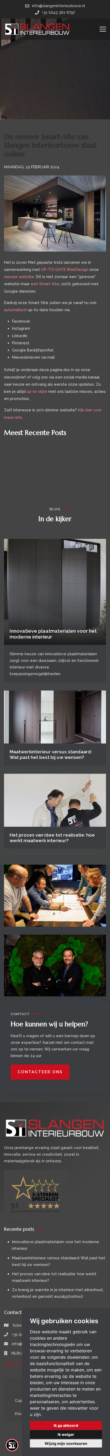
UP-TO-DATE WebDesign (64, 269)
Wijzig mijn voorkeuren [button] (66, 1443)
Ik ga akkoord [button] (66, 1425)
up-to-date (37, 391)
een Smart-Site (45, 283)
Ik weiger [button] (66, 1434)
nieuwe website (19, 276)
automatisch (15, 309)
